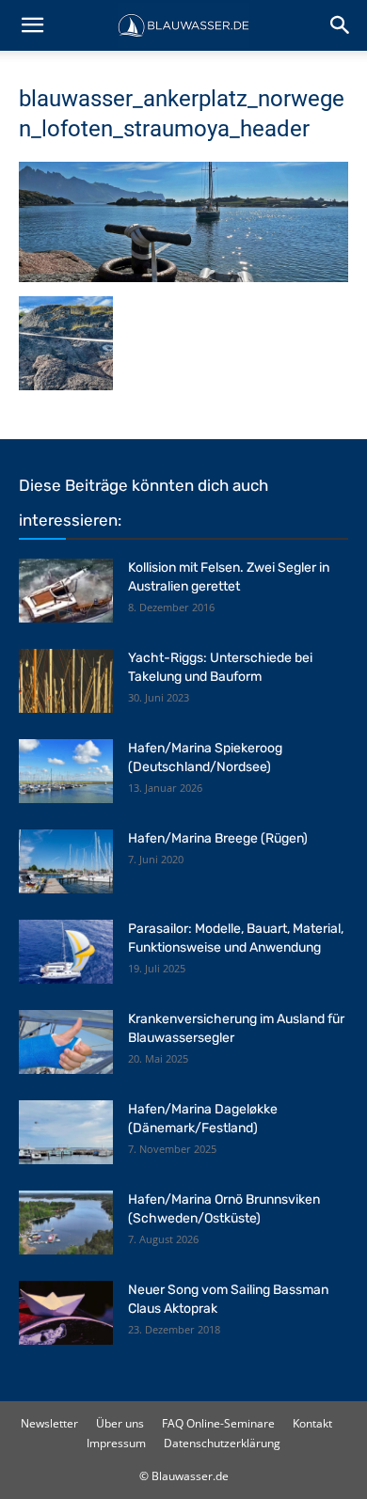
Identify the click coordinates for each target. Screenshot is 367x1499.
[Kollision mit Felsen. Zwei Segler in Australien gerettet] (66, 591)
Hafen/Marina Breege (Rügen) (218, 838)
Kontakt (312, 1423)
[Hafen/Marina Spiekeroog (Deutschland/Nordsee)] (66, 771)
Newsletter (49, 1423)
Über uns (120, 1423)
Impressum (116, 1443)
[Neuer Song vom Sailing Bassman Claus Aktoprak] (66, 1313)
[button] (32, 25)
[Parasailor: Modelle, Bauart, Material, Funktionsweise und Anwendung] (66, 952)
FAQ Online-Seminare (218, 1423)
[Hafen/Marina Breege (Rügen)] (66, 861)
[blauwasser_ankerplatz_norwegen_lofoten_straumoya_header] (183, 277)
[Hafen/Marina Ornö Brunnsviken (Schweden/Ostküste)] (66, 1223)
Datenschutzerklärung (222, 1443)
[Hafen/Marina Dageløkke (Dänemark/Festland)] (66, 1132)
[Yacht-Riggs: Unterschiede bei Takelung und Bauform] (66, 681)
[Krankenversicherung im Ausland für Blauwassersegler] (66, 1042)
